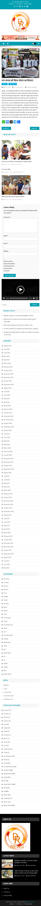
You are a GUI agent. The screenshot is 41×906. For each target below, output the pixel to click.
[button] (20, 289)
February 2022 (8, 536)
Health (6, 600)
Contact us (19, 4)
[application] (20, 289)
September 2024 (9, 427)
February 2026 (8, 367)
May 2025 (7, 398)
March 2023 (7, 490)
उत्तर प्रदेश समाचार (8, 635)
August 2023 (7, 472)
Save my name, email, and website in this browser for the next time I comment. (9, 266)
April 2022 (7, 529)
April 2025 (7, 402)
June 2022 (7, 522)
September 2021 (9, 554)
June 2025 (7, 395)
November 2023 (8, 462)
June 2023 (7, 480)
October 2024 (8, 423)
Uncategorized (8, 625)
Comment (7, 217)
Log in (5, 688)
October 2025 (8, 381)
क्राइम (5, 646)
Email (6, 243)
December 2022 (8, 501)
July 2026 (7, 349)
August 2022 (7, 515)
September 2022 (9, 511)
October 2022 (8, 508)
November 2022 (8, 504)
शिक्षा (5, 670)
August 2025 (7, 388)
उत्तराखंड (4, 84)
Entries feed (7, 692)
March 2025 (7, 405)
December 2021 (8, 543)
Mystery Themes (30, 902)
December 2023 (8, 458)
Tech (5, 614)
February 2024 (8, 451)
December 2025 (8, 374)
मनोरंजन (6, 663)
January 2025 (8, 412)
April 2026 (7, 360)
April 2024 (7, 444)
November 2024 (8, 420)
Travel (5, 621)
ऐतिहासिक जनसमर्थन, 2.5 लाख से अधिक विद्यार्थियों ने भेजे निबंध (18, 315)
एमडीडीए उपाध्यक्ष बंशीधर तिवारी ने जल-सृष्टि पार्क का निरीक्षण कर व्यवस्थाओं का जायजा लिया (21, 334)
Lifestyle (6, 603)
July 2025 (7, 391)
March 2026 (7, 363)
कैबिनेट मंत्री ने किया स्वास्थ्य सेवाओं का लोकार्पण (13, 196)
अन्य (5, 632)
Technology (7, 617)
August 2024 (7, 430)
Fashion (6, 589)
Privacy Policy (28, 4)
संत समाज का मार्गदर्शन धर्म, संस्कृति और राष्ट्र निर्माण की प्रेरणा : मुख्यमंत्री (21, 328)
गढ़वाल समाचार (13, 84)
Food (5, 593)
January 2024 (8, 455)
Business (6, 579)
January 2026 (8, 370)
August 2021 (7, 557)
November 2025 (8, 377)
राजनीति (6, 667)
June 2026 (7, 353)
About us (11, 4)
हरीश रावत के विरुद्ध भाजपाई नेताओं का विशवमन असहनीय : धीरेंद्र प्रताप (7, 128)
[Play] (4, 298)
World (5, 628)
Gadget (6, 596)
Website (6, 251)
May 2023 (7, 483)
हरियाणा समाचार (7, 674)
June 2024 (7, 437)
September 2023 (9, 469)
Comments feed (9, 695)
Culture (6, 586)
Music (5, 607)
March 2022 (7, 532)
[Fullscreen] (37, 298)
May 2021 (7, 568)
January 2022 (8, 539)
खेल (5, 649)
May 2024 (7, 441)
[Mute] (34, 298)
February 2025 (8, 409)
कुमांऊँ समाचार (7, 642)
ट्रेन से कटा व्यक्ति (6, 169)
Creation (6, 582)
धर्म (4, 660)
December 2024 (8, 416)
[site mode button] (34, 44)
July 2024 (7, 434)
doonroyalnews (18, 87)
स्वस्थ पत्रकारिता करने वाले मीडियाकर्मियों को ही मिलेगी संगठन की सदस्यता (35, 128)
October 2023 (8, 465)
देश (4, 656)
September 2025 (9, 384)
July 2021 (7, 561)
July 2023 (7, 476)
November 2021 (8, 547)
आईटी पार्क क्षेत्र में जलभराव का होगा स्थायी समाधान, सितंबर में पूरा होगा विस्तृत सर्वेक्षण (20, 320)
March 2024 (7, 448)
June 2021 (7, 564)
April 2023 (7, 487)
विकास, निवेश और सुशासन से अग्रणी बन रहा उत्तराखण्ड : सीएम (18, 325)
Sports (6, 610)
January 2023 (8, 497)
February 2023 (8, 494)
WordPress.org (8, 699)
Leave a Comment (32, 87)
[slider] (19, 298)
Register (6, 685)
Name (6, 236)
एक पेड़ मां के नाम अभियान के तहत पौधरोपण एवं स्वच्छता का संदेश (16, 161)
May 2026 (7, 356)
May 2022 (7, 525)
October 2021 (8, 550)
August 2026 (7, 346)
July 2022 (7, 518)
